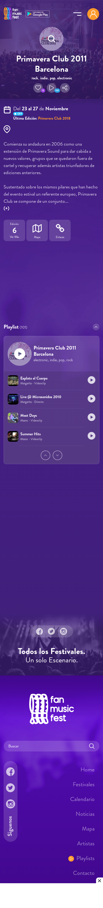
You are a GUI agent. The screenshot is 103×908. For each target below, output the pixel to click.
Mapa (88, 829)
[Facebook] (39, 631)
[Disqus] (51, 546)
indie (44, 78)
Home (87, 770)
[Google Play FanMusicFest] (38, 13)
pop (52, 78)
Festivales (84, 784)
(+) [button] (6, 208)
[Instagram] (63, 631)
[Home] (13, 20)
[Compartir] (65, 88)
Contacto (84, 873)
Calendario (82, 799)
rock (35, 78)
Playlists (85, 858)
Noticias (85, 814)
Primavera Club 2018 (54, 118)
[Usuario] (93, 14)
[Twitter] (51, 631)
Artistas (86, 843)
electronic (64, 78)
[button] (38, 88)
